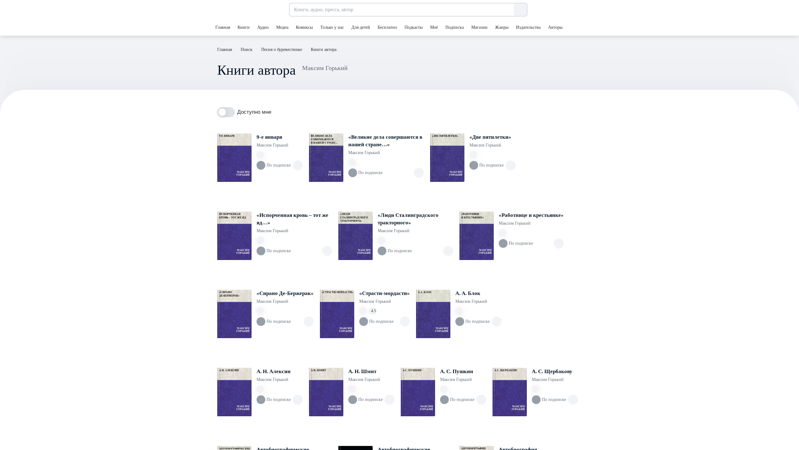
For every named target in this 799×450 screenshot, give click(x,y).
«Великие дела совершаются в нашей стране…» (385, 141)
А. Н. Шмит (362, 371)
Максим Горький (272, 145)
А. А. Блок (467, 293)
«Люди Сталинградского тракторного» (408, 219)
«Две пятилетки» (490, 137)
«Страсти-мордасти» (384, 293)
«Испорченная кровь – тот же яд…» (292, 219)
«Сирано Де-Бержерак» (285, 293)
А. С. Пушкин (456, 371)
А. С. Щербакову (552, 371)
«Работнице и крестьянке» (531, 215)
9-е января (269, 137)
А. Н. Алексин (274, 371)
